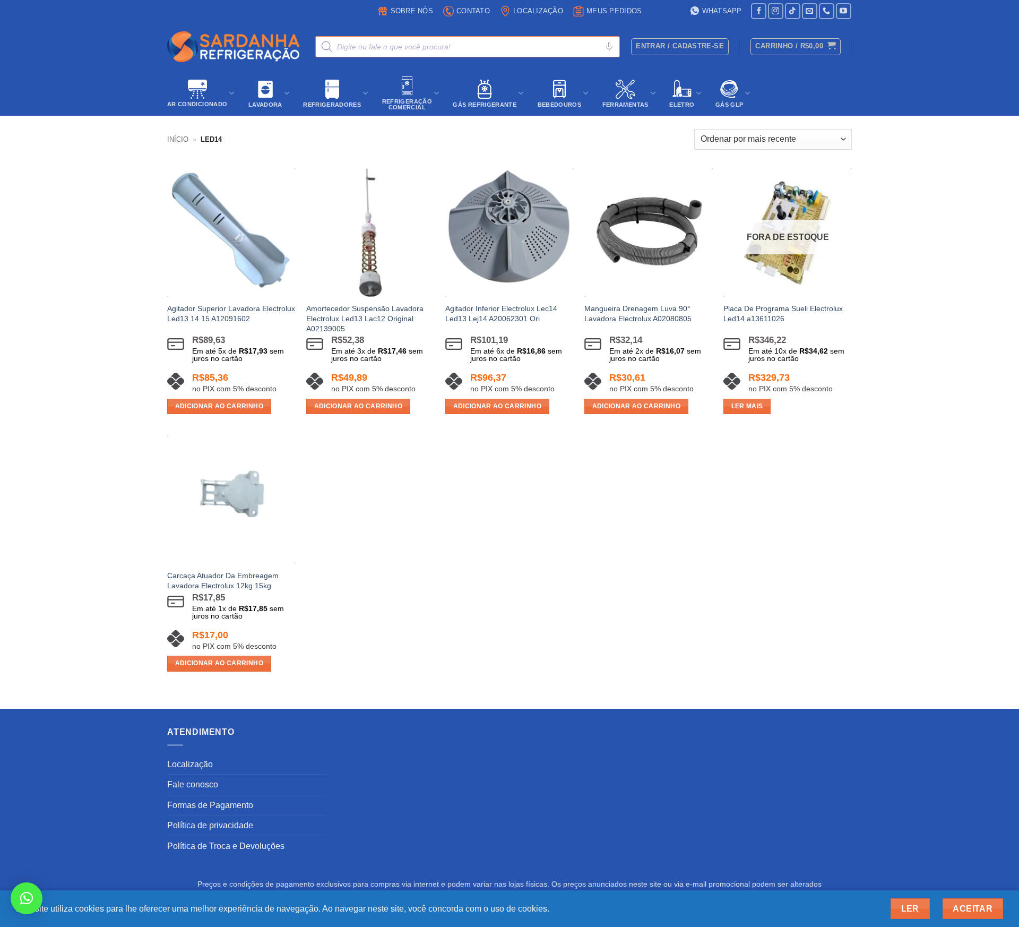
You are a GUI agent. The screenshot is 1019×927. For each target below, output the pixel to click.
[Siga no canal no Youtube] (843, 11)
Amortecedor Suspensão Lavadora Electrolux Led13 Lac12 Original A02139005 (365, 318)
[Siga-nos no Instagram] (775, 11)
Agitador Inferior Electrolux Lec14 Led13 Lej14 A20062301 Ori (501, 313)
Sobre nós (412, 11)
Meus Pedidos (614, 11)
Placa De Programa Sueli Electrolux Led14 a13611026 (783, 313)
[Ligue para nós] (826, 11)
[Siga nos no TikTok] (792, 11)
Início (177, 139)
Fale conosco (192, 784)
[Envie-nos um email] (809, 11)
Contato (473, 11)
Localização (538, 11)
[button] (795, 46)
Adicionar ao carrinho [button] (219, 406)
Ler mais (747, 406)
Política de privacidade (210, 825)
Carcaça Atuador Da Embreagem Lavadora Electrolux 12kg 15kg (223, 580)
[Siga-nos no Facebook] (758, 11)
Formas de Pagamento (210, 805)
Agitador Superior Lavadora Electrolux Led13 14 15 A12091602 (231, 313)
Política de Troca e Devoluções (225, 846)
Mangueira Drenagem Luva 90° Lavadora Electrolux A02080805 (638, 313)
